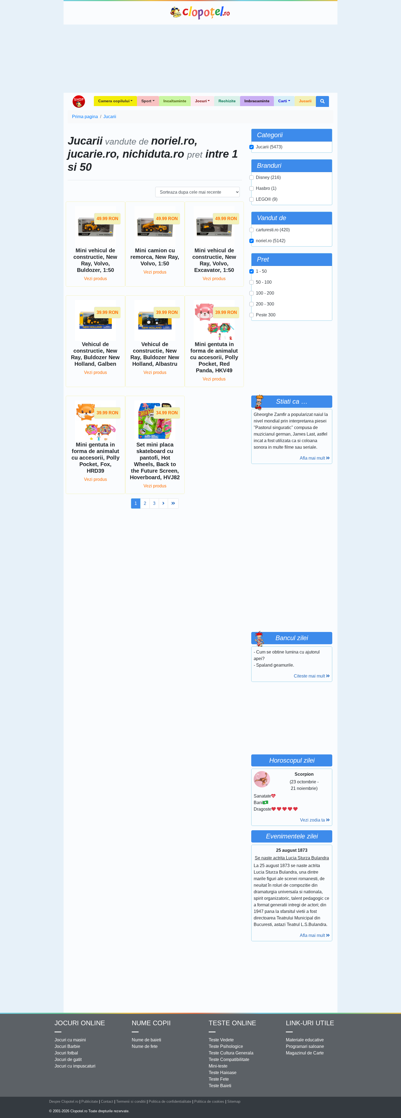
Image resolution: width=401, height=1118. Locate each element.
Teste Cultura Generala (231, 1053)
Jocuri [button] (201, 101)
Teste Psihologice (226, 1046)
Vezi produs (95, 278)
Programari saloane (305, 1046)
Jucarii (305, 101)
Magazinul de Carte (305, 1053)
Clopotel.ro (200, 12)
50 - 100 (264, 282)
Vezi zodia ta (313, 820)
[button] (322, 101)
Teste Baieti (220, 1085)
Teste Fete (219, 1079)
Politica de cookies (209, 1101)
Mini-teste (218, 1066)
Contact (107, 1101)
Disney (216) (268, 177)
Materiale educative (305, 1040)
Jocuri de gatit (68, 1059)
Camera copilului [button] (114, 101)
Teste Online (232, 1023)
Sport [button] (146, 101)
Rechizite (227, 101)
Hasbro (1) (266, 188)
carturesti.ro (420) (273, 229)
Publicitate (89, 1101)
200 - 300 (265, 304)
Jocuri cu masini (70, 1040)
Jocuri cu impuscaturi (75, 1066)
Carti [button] (282, 101)
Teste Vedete (221, 1040)
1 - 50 (261, 271)
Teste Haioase (223, 1072)
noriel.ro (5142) (270, 240)
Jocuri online (80, 1023)
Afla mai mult (313, 458)
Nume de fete (145, 1046)
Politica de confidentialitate (170, 1101)
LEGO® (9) (266, 199)
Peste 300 (266, 315)
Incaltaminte (174, 101)
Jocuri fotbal (66, 1053)
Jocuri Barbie (67, 1046)
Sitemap (233, 1101)
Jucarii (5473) (269, 147)
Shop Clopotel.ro (78, 101)
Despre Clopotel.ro (63, 1101)
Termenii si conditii (131, 1101)
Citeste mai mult (310, 676)
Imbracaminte (257, 101)
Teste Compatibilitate (229, 1059)
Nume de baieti (146, 1040)
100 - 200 (265, 293)
